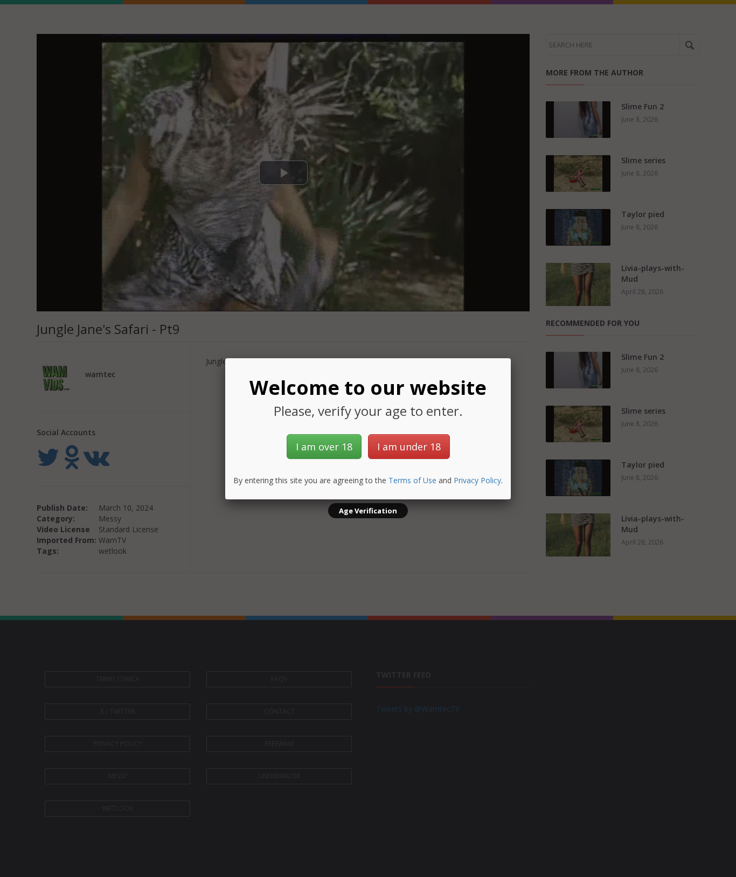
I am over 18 (324, 446)
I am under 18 (409, 446)
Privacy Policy (477, 480)
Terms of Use (412, 480)
